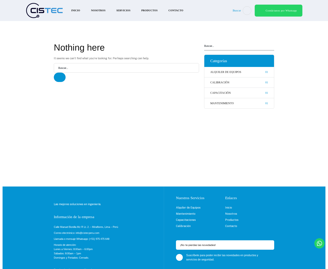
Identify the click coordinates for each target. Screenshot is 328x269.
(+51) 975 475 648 (99, 238)
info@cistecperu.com (87, 232)
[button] (319, 243)
